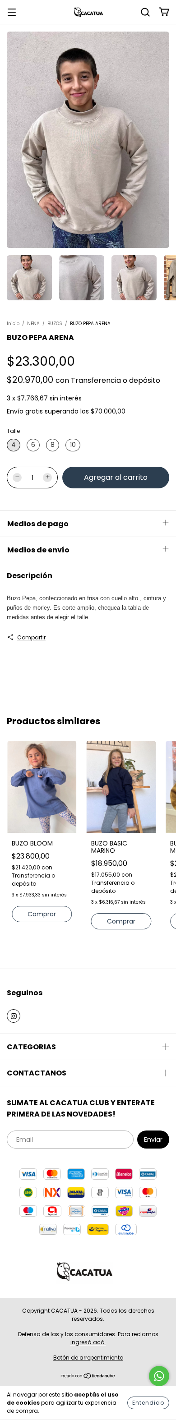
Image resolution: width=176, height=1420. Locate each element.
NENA (33, 323)
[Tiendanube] (88, 1377)
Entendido (148, 1402)
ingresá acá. (88, 1342)
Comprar (42, 914)
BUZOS (54, 323)
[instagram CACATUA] (13, 1016)
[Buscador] (145, 11)
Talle (13, 431)
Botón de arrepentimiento (88, 1357)
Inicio (13, 323)
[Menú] (11, 11)
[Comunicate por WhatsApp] (159, 1376)
